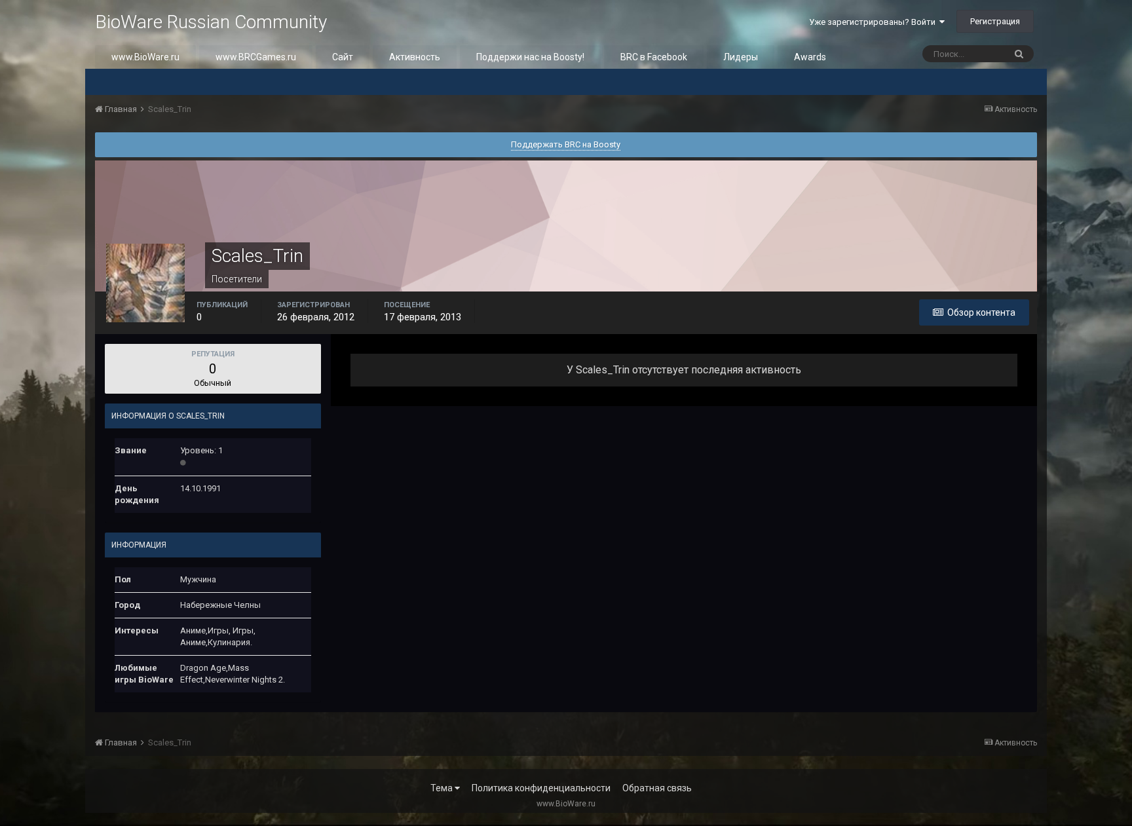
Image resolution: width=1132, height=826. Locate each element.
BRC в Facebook (653, 57)
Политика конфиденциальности (541, 788)
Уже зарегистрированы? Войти (874, 22)
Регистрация (995, 21)
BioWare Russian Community (211, 22)
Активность (414, 57)
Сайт (342, 57)
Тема (442, 788)
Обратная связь (657, 788)
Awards (810, 57)
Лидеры (740, 57)
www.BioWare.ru (145, 57)
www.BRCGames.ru (256, 57)
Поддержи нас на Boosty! (530, 57)
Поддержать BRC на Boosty (565, 144)
